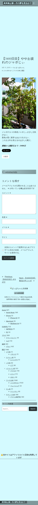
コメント (6, 193)
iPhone (8, 315)
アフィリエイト (11, 338)
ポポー (12, 377)
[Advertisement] (19, 480)
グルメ (8, 346)
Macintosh (9, 321)
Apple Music (10, 312)
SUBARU (5, 327)
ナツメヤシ (14, 391)
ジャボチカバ (7, 70)
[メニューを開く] (33, 3)
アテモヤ (13, 371)
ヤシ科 (8, 389)
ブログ (4, 335)
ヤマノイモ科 (10, 394)
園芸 (22, 70)
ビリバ (12, 374)
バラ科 (8, 363)
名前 (4, 217)
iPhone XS (13, 318)
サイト (4, 237)
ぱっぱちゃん (20, 67)
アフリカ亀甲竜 (15, 397)
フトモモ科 (17, 70)
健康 (3, 344)
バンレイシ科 (10, 368)
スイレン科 (10, 357)
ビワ (11, 365)
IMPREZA (9, 329)
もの (7, 341)
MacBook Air (14, 323)
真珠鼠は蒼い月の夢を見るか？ (18, 3)
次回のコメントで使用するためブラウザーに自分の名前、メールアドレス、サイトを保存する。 (19, 250)
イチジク (13, 354)
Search (33, 409)
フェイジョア (14, 386)
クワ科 (8, 352)
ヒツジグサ (14, 360)
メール (5, 227)
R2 (7, 332)
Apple (4, 310)
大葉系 (5, 156)
